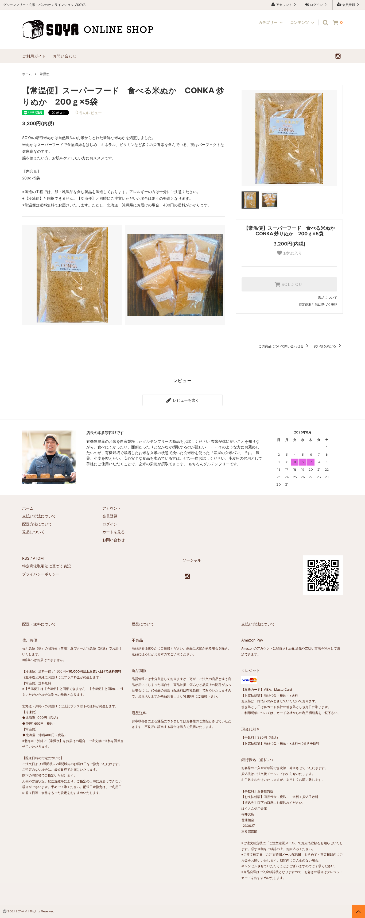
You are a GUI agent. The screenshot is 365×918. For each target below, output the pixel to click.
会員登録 (348, 5)
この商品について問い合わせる (281, 346)
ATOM (38, 558)
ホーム (27, 74)
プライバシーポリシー (41, 574)
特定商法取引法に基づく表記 (46, 566)
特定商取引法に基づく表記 (318, 304)
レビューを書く (185, 400)
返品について (327, 297)
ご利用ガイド (34, 56)
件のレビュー (88, 112)
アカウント (284, 5)
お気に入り (292, 253)
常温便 (44, 74)
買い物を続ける (325, 346)
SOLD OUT (292, 284)
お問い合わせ (65, 56)
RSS (25, 558)
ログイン (316, 5)
